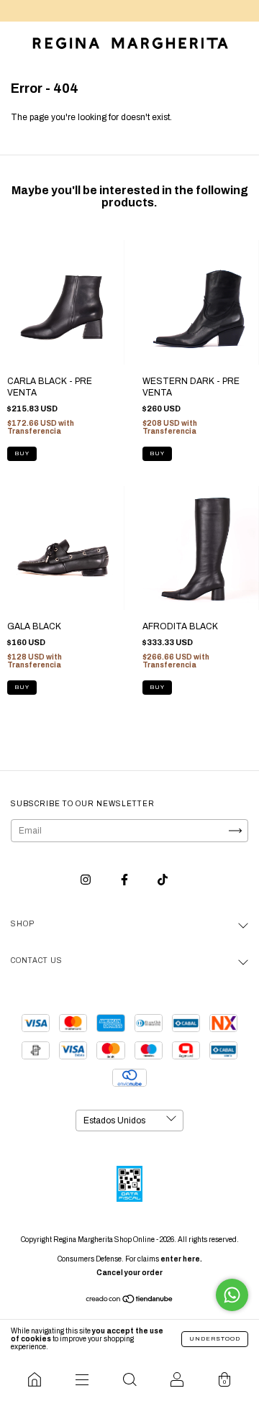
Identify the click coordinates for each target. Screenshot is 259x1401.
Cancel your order (129, 1273)
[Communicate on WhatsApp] (232, 1295)
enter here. (181, 1259)
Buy (21, 453)
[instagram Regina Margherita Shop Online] (87, 880)
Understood (214, 1339)
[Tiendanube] (130, 1301)
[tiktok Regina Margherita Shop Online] (163, 880)
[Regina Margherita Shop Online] (34, 1379)
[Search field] (129, 1379)
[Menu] (82, 1379)
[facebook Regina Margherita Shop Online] (126, 880)
